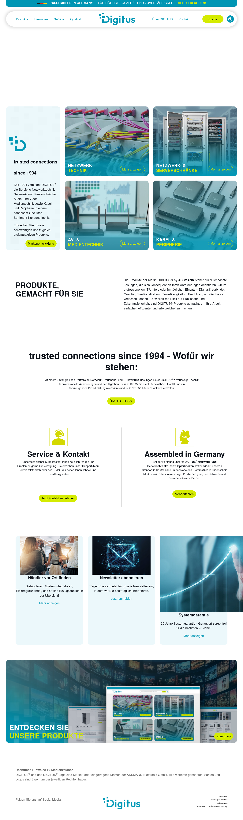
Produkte (22, 19)
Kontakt (184, 19)
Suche (212, 19)
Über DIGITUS (162, 19)
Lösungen (41, 19)
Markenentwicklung (41, 243)
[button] (230, 19)
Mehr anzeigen (132, 169)
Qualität (75, 19)
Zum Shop (224, 736)
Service (59, 19)
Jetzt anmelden (121, 598)
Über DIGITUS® (121, 401)
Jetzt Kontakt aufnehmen (58, 498)
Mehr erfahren (184, 494)
